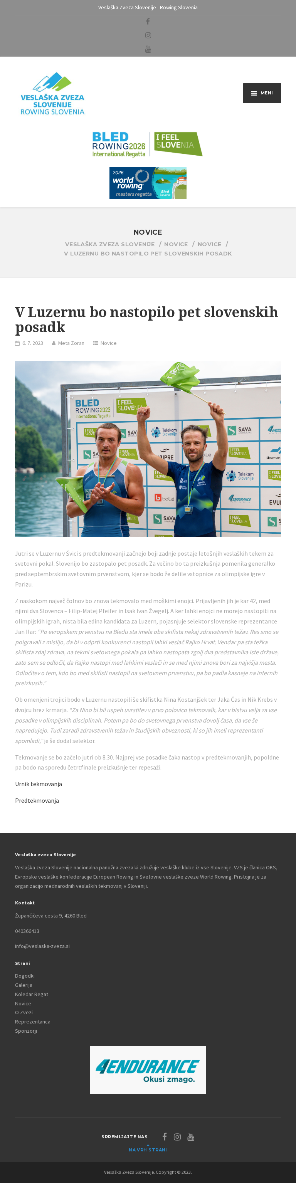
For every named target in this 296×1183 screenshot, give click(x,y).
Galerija (23, 984)
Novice (109, 342)
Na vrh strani (148, 1150)
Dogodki (25, 975)
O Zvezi (24, 1012)
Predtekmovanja (37, 800)
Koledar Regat (31, 994)
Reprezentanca (32, 1021)
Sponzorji (26, 1030)
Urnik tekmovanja (38, 784)
